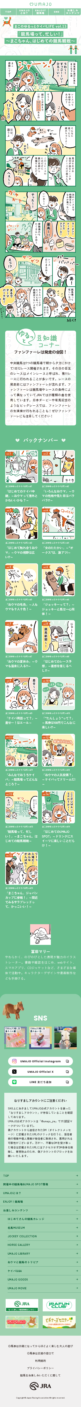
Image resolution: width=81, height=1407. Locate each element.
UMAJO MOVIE (17, 1288)
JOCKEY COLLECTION (22, 1236)
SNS (56, 12)
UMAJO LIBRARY (19, 1253)
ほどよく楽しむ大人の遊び (56, 1346)
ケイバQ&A (15, 1271)
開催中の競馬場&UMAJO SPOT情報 (25, 1184)
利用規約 (40, 1360)
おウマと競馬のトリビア (23, 1262)
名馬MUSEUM (16, 1227)
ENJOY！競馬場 (13, 1201)
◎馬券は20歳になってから (24, 1346)
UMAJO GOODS (18, 1279)
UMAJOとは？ (12, 1193)
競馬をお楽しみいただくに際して (40, 1375)
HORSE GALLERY (19, 1245)
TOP (8, 12)
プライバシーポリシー (40, 1368)
